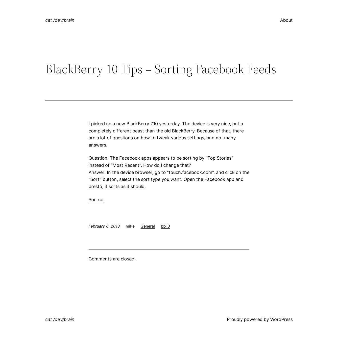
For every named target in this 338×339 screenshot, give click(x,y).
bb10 (165, 226)
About (286, 20)
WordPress (281, 319)
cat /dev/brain (59, 20)
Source (96, 199)
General (148, 226)
